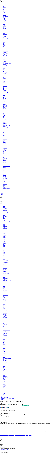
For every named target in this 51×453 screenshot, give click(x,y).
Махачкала (4, 256)
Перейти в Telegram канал (25, 405)
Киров (3, 306)
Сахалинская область (5, 360)
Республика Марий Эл (5, 377)
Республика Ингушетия (5, 389)
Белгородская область (5, 61)
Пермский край (4, 73)
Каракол (4, 181)
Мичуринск (4, 114)
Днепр (3, 129)
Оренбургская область (5, 57)
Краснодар (4, 209)
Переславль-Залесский (5, 290)
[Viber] (4, 407)
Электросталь (4, 9)
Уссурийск (4, 35)
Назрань (4, 187)
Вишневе (4, 145)
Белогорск (4, 149)
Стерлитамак (4, 17)
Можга (3, 292)
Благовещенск (4, 351)
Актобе (3, 380)
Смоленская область (5, 333)
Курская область (4, 301)
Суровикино (4, 39)
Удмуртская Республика (5, 88)
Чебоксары (4, 328)
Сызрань (4, 22)
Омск (3, 43)
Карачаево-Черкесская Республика (6, 188)
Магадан (4, 387)
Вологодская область (5, 284)
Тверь (3, 309)
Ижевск (4, 291)
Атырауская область (5, 173)
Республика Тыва (4, 382)
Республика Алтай (5, 362)
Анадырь (4, 191)
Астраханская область (5, 337)
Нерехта (4, 171)
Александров (4, 279)
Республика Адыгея (5, 176)
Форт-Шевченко (4, 263)
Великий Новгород (5, 143)
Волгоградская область (5, 38)
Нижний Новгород (5, 26)
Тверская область (5, 106)
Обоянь (3, 302)
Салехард (4, 79)
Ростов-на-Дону (4, 28)
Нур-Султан (4, 96)
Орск (3, 58)
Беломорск (4, 116)
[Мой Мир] (2, 407)
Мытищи (4, 8)
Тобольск (4, 288)
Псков (3, 370)
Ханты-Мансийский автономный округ (7, 63)
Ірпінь (3, 144)
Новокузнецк (4, 222)
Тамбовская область (5, 315)
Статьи (2, 193)
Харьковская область (5, 105)
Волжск (4, 378)
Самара (4, 21)
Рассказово (4, 316)
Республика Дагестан (5, 53)
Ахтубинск (4, 338)
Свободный (4, 352)
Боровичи (4, 345)
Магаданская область (5, 184)
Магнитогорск (4, 15)
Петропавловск (4, 162)
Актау (3, 60)
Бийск (3, 272)
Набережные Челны (5, 13)
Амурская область (5, 148)
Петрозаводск (4, 115)
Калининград (4, 45)
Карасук (4, 236)
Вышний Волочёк (5, 310)
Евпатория (4, 253)
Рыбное (3, 327)
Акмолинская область (5, 150)
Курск (3, 99)
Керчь (3, 50)
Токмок (3, 388)
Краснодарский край (5, 208)
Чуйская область (4, 185)
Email (1, 445)
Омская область (4, 245)
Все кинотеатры (4, 398)
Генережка (9, 404)
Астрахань (4, 135)
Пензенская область (5, 119)
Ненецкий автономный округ (6, 192)
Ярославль (4, 289)
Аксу (3, 93)
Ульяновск (4, 293)
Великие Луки (4, 168)
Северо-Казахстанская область (6, 364)
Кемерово (4, 19)
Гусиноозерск (4, 300)
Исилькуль (4, 246)
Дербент (4, 54)
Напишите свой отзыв (2, 444)
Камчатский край (4, 182)
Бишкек (4, 67)
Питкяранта (4, 318)
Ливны (3, 153)
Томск (3, 80)
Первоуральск (4, 11)
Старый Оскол (4, 62)
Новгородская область (5, 344)
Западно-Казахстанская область (6, 324)
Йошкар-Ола (4, 175)
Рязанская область (5, 123)
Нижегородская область (5, 228)
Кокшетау (4, 353)
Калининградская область (5, 247)
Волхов (3, 37)
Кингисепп (4, 240)
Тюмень (4, 84)
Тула (3, 47)
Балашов (4, 42)
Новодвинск (4, 368)
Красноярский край (5, 55)
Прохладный (4, 128)
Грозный (4, 101)
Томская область (4, 282)
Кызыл (3, 180)
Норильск (4, 56)
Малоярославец (4, 111)
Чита (3, 117)
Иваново (4, 133)
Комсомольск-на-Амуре (5, 66)
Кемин (3, 186)
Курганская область (5, 363)
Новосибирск (4, 235)
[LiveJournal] (8, 407)
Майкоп (4, 379)
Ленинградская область (5, 36)
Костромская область (5, 372)
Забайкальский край (5, 319)
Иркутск (4, 30)
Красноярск (4, 258)
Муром (3, 77)
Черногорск (4, 138)
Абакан (3, 137)
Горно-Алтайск (4, 160)
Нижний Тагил (4, 213)
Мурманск (4, 297)
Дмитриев (4, 100)
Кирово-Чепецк (4, 104)
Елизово (4, 386)
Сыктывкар (4, 311)
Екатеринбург (4, 10)
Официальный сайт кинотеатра (4, 449)
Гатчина (4, 239)
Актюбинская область (5, 177)
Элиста (3, 169)
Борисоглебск (4, 52)
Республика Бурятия (5, 299)
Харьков (4, 308)
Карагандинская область (5, 320)
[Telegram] (7, 407)
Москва (4, 3)
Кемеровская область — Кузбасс (6, 221)
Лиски (3, 255)
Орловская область (5, 354)
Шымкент (4, 154)
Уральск (4, 122)
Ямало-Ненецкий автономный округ (7, 280)
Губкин (3, 265)
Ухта (3, 109)
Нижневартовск (4, 64)
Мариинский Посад (5, 329)
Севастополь (4, 141)
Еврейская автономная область (6, 189)
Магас (3, 390)
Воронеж (4, 254)
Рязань (3, 326)
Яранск (3, 307)
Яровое (3, 70)
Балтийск (4, 46)
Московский (4, 4)
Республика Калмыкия (5, 371)
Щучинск (4, 151)
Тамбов (3, 113)
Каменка (4, 120)
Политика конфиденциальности (4, 397)
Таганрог (4, 231)
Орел (3, 152)
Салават (4, 220)
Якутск (3, 71)
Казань (4, 12)
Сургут (3, 266)
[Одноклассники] (1, 407)
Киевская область (4, 346)
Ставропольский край (5, 226)
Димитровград (4, 91)
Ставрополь (4, 24)
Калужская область (5, 110)
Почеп (3, 343)
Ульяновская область (5, 90)
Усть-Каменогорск (5, 369)
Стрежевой (4, 81)
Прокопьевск (4, 20)
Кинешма (4, 336)
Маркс (3, 244)
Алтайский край (4, 271)
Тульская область (5, 249)
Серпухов (4, 211)
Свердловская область (5, 212)
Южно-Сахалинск (5, 158)
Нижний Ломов (4, 121)
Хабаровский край (5, 65)
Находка (4, 238)
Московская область (5, 210)
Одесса (4, 275)
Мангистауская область (5, 262)
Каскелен (4, 172)
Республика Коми (5, 108)
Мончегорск (4, 298)
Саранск (4, 381)
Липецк (4, 146)
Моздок (3, 359)
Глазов (3, 89)
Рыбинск (4, 87)
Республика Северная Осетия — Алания (7, 155)
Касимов (4, 124)
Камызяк (4, 136)
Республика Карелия (5, 317)
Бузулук (4, 59)
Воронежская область (5, 51)
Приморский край (5, 34)
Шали (3, 102)
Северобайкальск (4, 98)
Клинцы (4, 140)
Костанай (4, 163)
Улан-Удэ (4, 97)
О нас (2, 396)
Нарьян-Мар (4, 395)
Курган (3, 161)
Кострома (4, 170)
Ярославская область (5, 86)
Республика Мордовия (5, 178)
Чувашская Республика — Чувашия (6, 125)
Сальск (3, 29)
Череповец (4, 82)
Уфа (3, 219)
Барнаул (4, 69)
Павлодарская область (5, 92)
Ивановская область (5, 335)
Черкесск (4, 391)
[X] (3, 407)
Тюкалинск (4, 44)
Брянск (3, 342)
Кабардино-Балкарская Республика (6, 127)
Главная (2, 398)
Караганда (4, 118)
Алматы (4, 18)
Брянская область (5, 139)
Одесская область (5, 72)
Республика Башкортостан (5, 16)
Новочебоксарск (4, 126)
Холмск (3, 159)
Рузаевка (4, 179)
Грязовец (4, 83)
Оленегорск (4, 95)
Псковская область (5, 167)
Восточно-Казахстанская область (6, 166)
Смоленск (4, 131)
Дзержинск (4, 229)
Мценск (4, 355)
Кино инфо (2, 399)
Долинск (4, 361)
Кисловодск (4, 227)
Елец (3, 147)
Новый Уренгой (4, 78)
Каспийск (4, 257)
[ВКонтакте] (0, 407)
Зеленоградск (4, 248)
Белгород (4, 264)
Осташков (4, 107)
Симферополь (4, 49)
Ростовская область (5, 230)
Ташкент (4, 68)
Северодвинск (4, 164)
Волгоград (4, 190)
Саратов (4, 41)
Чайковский (4, 74)
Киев (3, 130)
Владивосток (4, 237)
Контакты (2, 194)
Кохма (3, 134)
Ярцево (3, 132)
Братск (3, 31)
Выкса (3, 27)
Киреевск (4, 48)
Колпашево (4, 283)
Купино (4, 33)
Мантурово (4, 373)
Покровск (4, 274)
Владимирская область (5, 75)
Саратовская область (5, 40)
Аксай (3, 325)
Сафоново (4, 334)
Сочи (3, 6)
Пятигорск (4, 25)
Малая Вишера (4, 142)
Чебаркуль (4, 218)
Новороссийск (4, 7)
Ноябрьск (4, 281)
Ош (3, 157)
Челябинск (4, 217)
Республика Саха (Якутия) (6, 273)
